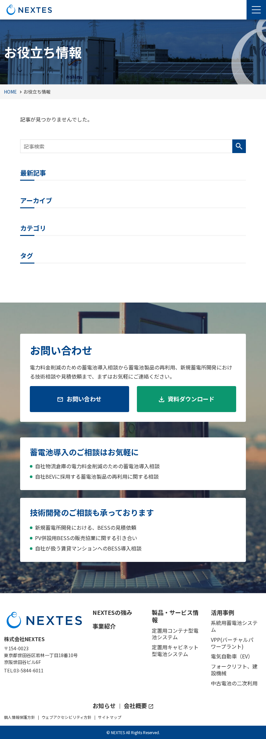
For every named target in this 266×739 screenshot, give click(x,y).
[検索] (239, 146)
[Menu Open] (256, 9)
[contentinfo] (133, 666)
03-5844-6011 (28, 670)
